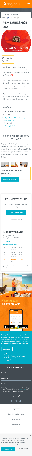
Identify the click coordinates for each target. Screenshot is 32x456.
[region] (16, 445)
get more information (9, 179)
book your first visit (16, 212)
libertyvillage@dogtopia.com (11, 126)
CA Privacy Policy (16, 424)
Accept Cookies (8, 449)
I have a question (15, 219)
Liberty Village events (11, 14)
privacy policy (22, 390)
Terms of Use (16, 430)
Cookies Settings (24, 448)
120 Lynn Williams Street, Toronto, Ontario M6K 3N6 (13, 119)
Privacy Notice (16, 419)
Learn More (6, 349)
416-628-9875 (7, 123)
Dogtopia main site (16, 409)
